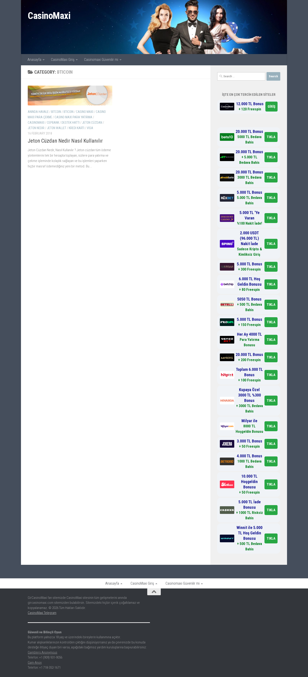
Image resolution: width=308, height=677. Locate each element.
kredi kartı (76, 128)
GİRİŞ (271, 107)
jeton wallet (56, 128)
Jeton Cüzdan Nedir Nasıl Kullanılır (65, 141)
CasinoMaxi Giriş (62, 59)
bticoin (69, 112)
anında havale (38, 112)
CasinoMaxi (49, 15)
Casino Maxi (84, 112)
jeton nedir (36, 128)
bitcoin (56, 112)
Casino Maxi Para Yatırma (73, 117)
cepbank (53, 122)
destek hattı (71, 122)
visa (90, 128)
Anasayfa (34, 59)
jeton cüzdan (92, 122)
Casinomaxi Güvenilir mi (101, 59)
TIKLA (271, 137)
